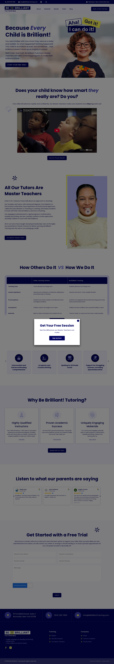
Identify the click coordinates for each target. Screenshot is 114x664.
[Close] (78, 321)
